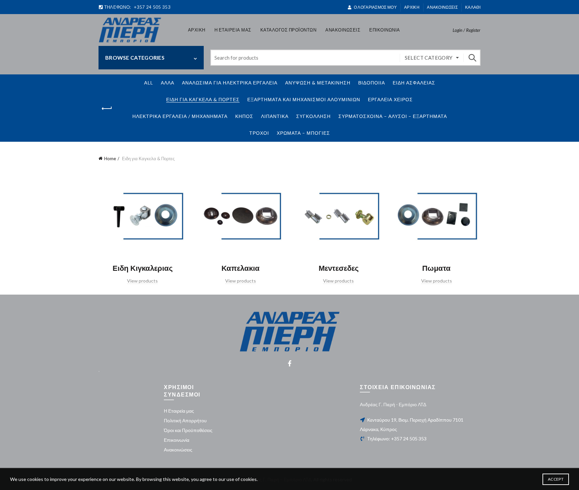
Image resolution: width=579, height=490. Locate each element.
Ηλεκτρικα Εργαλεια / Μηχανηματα (180, 116)
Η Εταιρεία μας (179, 411)
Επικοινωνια (384, 30)
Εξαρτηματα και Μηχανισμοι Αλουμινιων (303, 99)
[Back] (107, 108)
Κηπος (244, 116)
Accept (556, 479)
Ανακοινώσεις (178, 449)
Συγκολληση (313, 116)
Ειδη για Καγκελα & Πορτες (203, 99)
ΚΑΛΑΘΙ (472, 7)
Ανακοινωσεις (442, 7)
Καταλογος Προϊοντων (288, 30)
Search (472, 57)
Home (110, 158)
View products (142, 281)
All (148, 82)
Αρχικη (196, 30)
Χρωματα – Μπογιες (303, 133)
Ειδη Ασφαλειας (414, 82)
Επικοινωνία (176, 440)
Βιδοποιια (371, 82)
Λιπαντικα (274, 116)
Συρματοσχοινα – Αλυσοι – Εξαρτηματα (392, 116)
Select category (429, 58)
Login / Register (466, 30)
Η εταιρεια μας (232, 30)
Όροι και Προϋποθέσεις (188, 430)
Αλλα (167, 82)
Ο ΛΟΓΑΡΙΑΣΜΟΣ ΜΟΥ (375, 7)
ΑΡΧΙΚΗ (412, 7)
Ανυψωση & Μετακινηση (317, 82)
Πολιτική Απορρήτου (185, 420)
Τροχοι (259, 133)
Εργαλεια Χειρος (390, 99)
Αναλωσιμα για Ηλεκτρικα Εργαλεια (229, 82)
